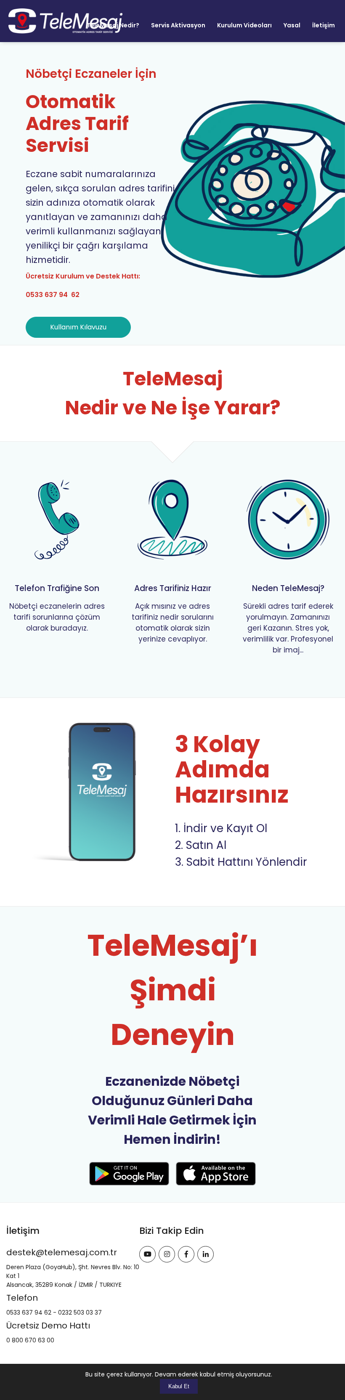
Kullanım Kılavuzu (78, 327)
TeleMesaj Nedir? (113, 25)
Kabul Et (178, 1386)
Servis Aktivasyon (178, 25)
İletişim (323, 25)
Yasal (292, 25)
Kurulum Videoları (244, 25)
